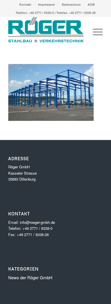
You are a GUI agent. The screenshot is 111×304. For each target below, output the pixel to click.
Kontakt (25, 4)
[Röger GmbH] (46, 32)
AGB (91, 4)
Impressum (46, 4)
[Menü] (95, 32)
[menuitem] (25, 4)
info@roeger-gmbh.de (37, 222)
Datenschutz (71, 4)
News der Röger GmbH (30, 277)
